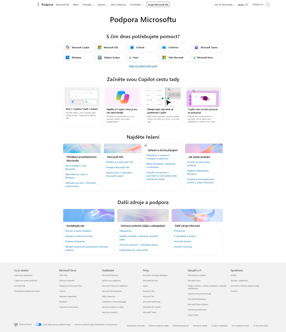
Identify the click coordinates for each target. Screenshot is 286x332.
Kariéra (234, 275)
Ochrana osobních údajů (158, 325)
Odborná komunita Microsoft (199, 293)
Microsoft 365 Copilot (151, 307)
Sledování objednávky (67, 296)
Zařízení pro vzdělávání (111, 280)
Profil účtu (63, 275)
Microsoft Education (110, 275)
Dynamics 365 (148, 291)
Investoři (234, 291)
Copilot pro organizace (23, 275)
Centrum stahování (66, 280)
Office (75, 4)
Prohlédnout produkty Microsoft (27, 291)
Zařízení (101, 4)
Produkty (87, 4)
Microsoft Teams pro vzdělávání (115, 286)
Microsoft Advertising (151, 301)
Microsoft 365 (62, 4)
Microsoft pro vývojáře (197, 275)
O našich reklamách (220, 325)
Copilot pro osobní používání (25, 280)
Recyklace (63, 301)
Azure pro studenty (109, 312)
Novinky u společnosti (239, 280)
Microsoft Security (150, 280)
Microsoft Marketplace (197, 299)
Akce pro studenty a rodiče (112, 307)
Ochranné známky (200, 325)
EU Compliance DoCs (240, 325)
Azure (145, 286)
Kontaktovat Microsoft (136, 325)
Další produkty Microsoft (143, 66)
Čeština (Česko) (25, 324)
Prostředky (135, 4)
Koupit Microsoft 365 (158, 4)
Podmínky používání (181, 325)
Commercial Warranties (68, 307)
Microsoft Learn (194, 280)
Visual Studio (193, 315)
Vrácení (62, 291)
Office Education (108, 296)
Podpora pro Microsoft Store (70, 286)
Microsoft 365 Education (112, 291)
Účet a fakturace (118, 4)
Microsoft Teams (149, 312)
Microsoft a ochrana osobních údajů (245, 286)
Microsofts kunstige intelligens (155, 275)
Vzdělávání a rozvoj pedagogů (114, 301)
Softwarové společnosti (197, 309)
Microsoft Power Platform (198, 304)
